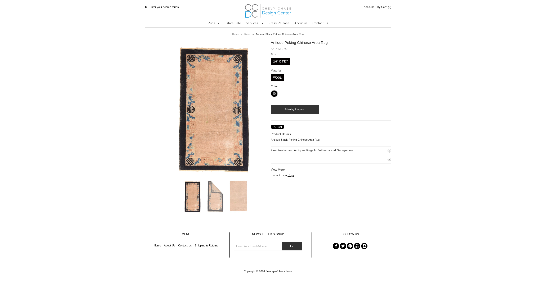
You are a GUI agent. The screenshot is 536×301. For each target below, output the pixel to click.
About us (301, 23)
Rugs (211, 23)
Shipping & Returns (206, 245)
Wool (277, 77)
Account (369, 7)
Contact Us (185, 245)
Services (252, 23)
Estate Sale (233, 23)
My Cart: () (384, 7)
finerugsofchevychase (279, 271)
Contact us (320, 23)
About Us (169, 245)
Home (235, 34)
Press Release (279, 23)
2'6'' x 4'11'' (280, 61)
